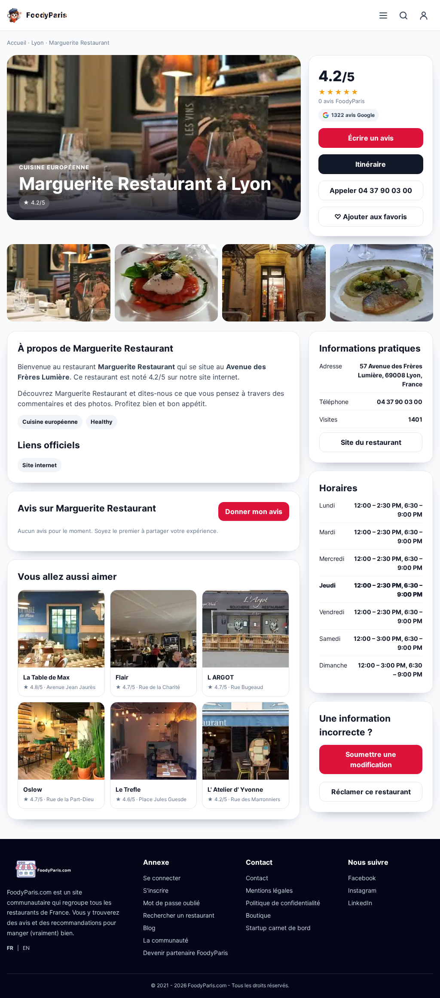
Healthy (102, 421)
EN (26, 948)
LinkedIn (360, 902)
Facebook (362, 878)
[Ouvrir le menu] (383, 15)
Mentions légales (269, 890)
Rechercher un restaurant (178, 915)
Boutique (258, 915)
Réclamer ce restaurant (371, 791)
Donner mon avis (253, 511)
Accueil (16, 42)
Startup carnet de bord (278, 927)
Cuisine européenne (50, 421)
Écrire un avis (371, 138)
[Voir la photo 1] (58, 282)
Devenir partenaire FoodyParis (185, 952)
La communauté (165, 940)
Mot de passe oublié (171, 902)
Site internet (39, 465)
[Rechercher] (403, 15)
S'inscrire (155, 890)
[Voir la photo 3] (274, 282)
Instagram (362, 890)
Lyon (37, 42)
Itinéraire (370, 164)
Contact (257, 878)
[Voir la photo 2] (166, 282)
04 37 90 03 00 (399, 401)
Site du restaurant (371, 442)
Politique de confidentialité (283, 902)
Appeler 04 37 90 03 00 (371, 190)
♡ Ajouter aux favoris (370, 216)
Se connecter (161, 878)
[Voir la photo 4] (382, 282)
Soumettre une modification (370, 759)
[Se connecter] (423, 15)
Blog (149, 927)
